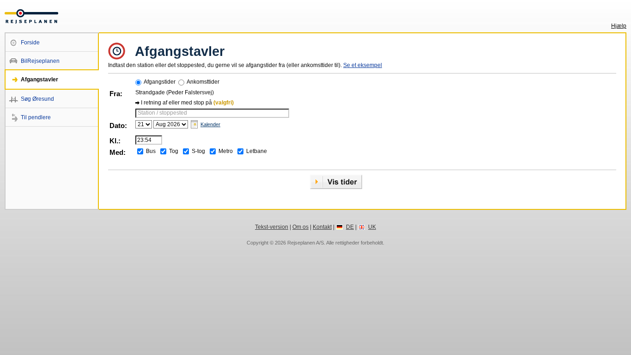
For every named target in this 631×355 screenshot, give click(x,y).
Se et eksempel (362, 65)
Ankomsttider (203, 82)
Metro (225, 151)
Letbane (256, 151)
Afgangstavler (39, 79)
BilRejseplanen (40, 61)
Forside (30, 42)
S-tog (198, 151)
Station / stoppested (162, 113)
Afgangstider (160, 82)
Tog (173, 151)
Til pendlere (36, 117)
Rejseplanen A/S (305, 242)
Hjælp (618, 26)
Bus (151, 151)
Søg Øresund (37, 99)
